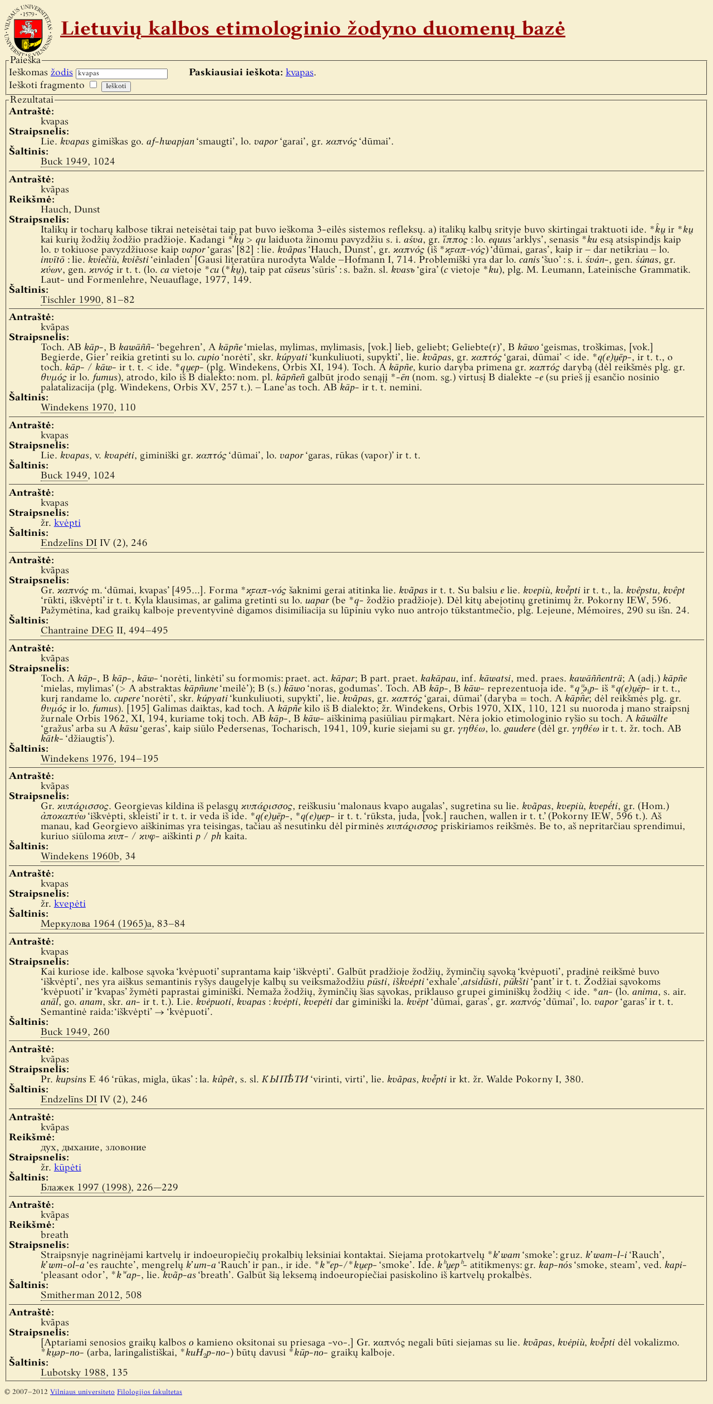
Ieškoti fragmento (47, 85)
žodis (62, 73)
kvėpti (67, 523)
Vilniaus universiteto (82, 1392)
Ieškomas (41, 73)
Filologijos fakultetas (149, 1392)
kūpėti (67, 1168)
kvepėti (70, 904)
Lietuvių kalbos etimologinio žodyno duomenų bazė (312, 30)
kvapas (300, 73)
